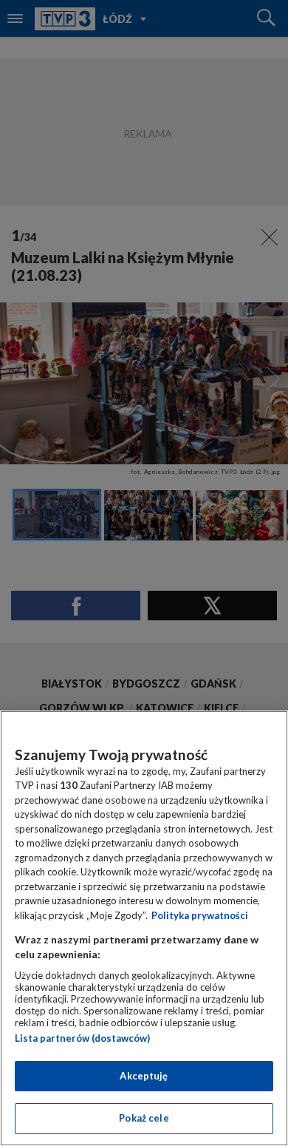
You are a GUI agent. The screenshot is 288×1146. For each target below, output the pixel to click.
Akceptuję (144, 1076)
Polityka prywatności (199, 915)
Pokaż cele (143, 1118)
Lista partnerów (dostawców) (82, 1038)
